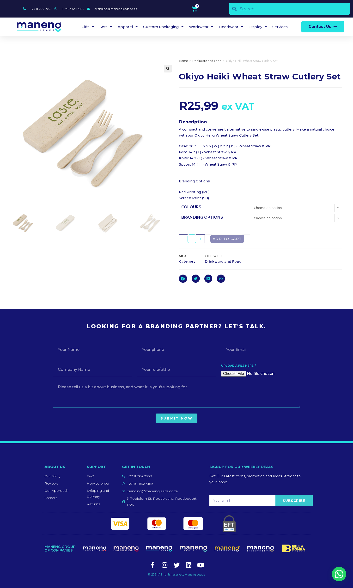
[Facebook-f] (152, 565)
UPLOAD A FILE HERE (237, 365)
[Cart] (194, 9)
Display (255, 26)
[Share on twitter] (196, 279)
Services (280, 26)
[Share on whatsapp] (221, 279)
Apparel (125, 26)
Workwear (199, 26)
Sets (104, 26)
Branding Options (202, 217)
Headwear (228, 26)
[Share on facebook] (183, 279)
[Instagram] (164, 565)
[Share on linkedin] (208, 279)
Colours (191, 207)
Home (183, 61)
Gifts (86, 26)
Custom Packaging (161, 26)
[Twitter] (176, 565)
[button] (322, 26)
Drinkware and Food (206, 61)
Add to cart (227, 239)
